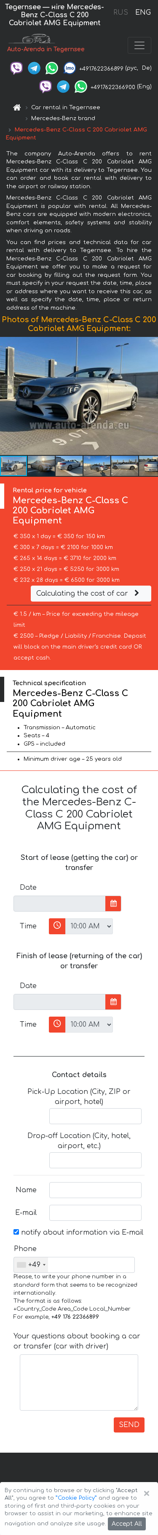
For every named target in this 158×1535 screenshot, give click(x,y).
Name (26, 1190)
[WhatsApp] (52, 68)
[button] (150, 396)
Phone (25, 1249)
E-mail (26, 1213)
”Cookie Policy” (76, 1498)
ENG (142, 12)
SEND (129, 1425)
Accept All (127, 1524)
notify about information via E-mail (81, 1232)
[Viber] (16, 68)
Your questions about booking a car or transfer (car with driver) (76, 1341)
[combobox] (31, 1264)
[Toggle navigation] (139, 45)
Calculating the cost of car (83, 593)
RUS (120, 12)
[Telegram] (34, 68)
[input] (59, 904)
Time (28, 926)
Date (28, 887)
